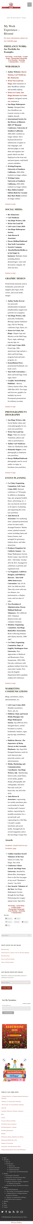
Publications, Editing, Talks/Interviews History (12, 1137)
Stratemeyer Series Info (14, 1167)
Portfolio (3, 1133)
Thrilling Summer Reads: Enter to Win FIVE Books (13, 1149)
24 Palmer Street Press (14, 1169)
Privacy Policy (16, 1222)
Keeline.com (12, 1165)
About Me (3, 1108)
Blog (2, 1114)
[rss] (14, 1212)
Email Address (6, 1005)
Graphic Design (16, 907)
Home (5, 1158)
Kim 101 (8, 1162)
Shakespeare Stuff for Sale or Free (9, 1140)
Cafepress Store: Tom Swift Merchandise (18, 1171)
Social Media (17, 57)
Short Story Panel (5, 956)
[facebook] (6, 1212)
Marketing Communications (16, 61)
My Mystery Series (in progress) (8, 1124)
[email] (22, 1212)
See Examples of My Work (12, 1175)
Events (5, 1205)
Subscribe (6, 988)
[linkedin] (10, 1212)
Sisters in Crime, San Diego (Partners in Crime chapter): (17, 95)
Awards (22, 62)
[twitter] (2, 1212)
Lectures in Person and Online (8, 1121)
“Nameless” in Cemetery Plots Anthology (11, 1101)
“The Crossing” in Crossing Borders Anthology (12, 1104)
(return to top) (10, 204)
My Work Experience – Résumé (8, 1127)
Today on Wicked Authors (7, 962)
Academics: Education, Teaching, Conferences (12, 1111)
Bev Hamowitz (13, 78)
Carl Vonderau (20, 75)
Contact (3, 1117)
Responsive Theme (22, 1217)
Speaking (6, 1201)
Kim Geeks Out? (5, 949)
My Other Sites (9, 1163)
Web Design (8, 57)
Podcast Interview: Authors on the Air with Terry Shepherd (15, 952)
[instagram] (18, 1212)
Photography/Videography (19, 58)
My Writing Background (7, 1130)
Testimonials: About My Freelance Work (11, 1146)
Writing (5, 1187)
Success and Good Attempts (8, 959)
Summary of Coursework (7, 1143)
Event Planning (12, 60)
